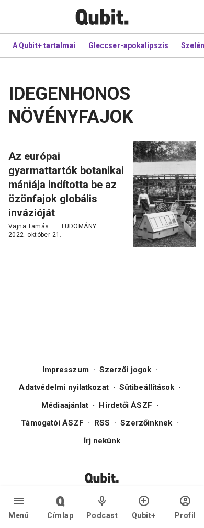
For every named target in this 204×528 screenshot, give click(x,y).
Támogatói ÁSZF (52, 423)
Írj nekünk (102, 440)
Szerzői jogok (125, 369)
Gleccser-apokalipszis (128, 45)
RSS (102, 423)
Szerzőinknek (146, 423)
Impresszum (65, 369)
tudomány (78, 226)
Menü (18, 515)
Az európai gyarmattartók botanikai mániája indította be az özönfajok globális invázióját (66, 184)
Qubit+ (144, 515)
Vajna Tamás (28, 226)
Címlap (60, 515)
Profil (185, 515)
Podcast (102, 515)
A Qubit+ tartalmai (44, 45)
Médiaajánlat (64, 405)
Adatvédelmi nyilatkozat (63, 387)
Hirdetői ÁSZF (125, 405)
